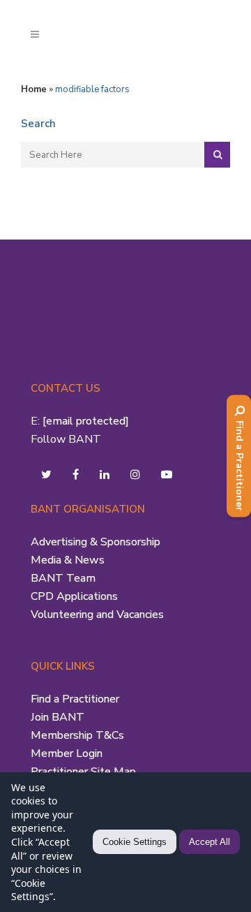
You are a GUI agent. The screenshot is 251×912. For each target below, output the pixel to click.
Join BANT (57, 717)
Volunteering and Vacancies (97, 614)
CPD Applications (74, 596)
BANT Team (63, 578)
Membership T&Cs (77, 735)
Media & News (68, 560)
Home (34, 89)
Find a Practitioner (75, 699)
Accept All (209, 842)
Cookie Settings (134, 842)
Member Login (66, 753)
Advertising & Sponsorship (95, 542)
